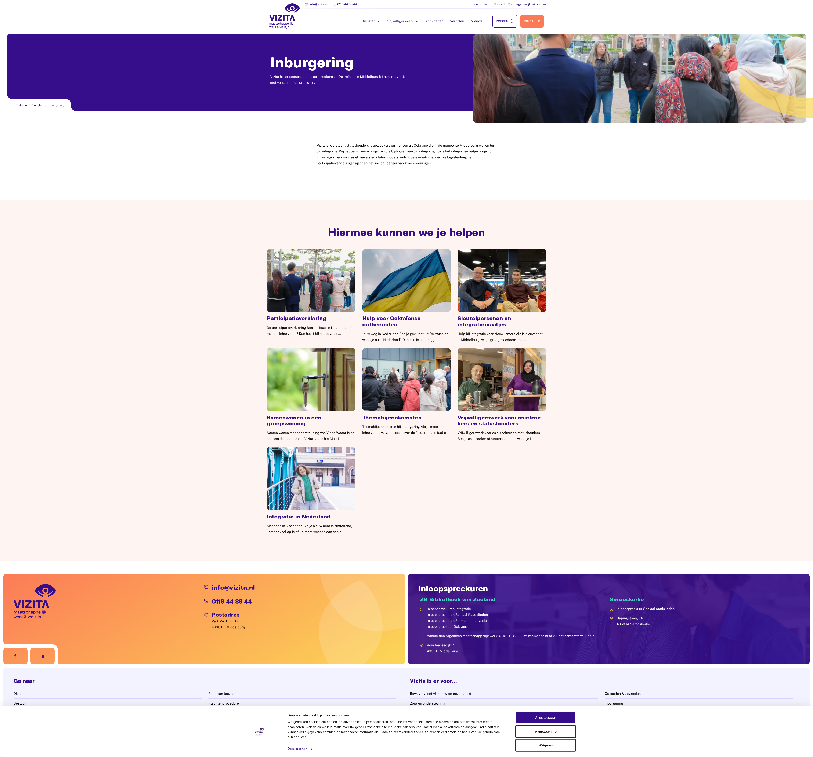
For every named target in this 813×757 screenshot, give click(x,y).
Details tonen (297, 748)
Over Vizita (480, 4)
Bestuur (20, 703)
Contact (499, 4)
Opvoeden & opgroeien (623, 694)
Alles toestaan (545, 717)
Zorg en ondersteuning (427, 703)
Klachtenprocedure (223, 703)
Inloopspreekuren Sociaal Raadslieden (457, 615)
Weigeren (546, 745)
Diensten (368, 21)
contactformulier (577, 636)
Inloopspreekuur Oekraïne (447, 627)
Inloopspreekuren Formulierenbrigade (457, 621)
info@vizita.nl (319, 4)
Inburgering (614, 703)
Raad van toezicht (222, 694)
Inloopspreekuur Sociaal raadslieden (646, 609)
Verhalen (457, 21)
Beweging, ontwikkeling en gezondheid (440, 694)
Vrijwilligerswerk (400, 21)
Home (23, 105)
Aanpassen (543, 731)
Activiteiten (434, 21)
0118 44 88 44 (347, 4)
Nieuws (476, 21)
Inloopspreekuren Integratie (449, 609)
